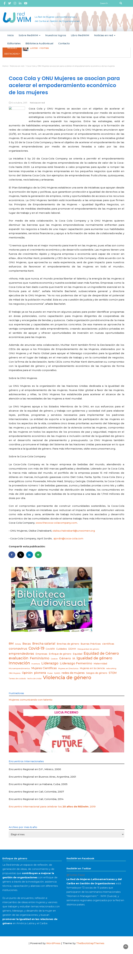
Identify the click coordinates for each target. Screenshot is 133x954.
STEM (113, 672)
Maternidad (100, 663)
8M (11, 643)
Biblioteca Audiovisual (39, 43)
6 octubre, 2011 (19, 103)
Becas (26, 643)
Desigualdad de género (88, 649)
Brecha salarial (43, 643)
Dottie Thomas (39, 48)
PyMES (57, 673)
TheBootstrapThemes (90, 943)
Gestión (54, 659)
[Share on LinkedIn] (29, 555)
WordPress (53, 943)
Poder (50, 673)
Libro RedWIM (80, 35)
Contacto (64, 43)
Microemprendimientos (19, 668)
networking (111, 668)
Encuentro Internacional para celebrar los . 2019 (52, 806)
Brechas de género (68, 643)
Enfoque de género (60, 654)
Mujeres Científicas (44, 668)
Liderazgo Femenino (76, 663)
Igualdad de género (94, 658)
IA (73, 658)
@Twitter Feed (75, 874)
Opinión (27, 672)
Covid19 (50, 649)
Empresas (41, 654)
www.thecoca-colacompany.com (56, 522)
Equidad (77, 654)
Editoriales (14, 43)
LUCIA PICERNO (66, 712)
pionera (40, 673)
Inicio (10, 35)
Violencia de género (67, 677)
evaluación (18, 658)
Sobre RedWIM (29, 35)
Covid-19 (36, 648)
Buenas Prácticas (91, 643)
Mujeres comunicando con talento (30, 699)
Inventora (35, 664)
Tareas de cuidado (17, 679)
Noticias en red (104, 35)
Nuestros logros (55, 35)
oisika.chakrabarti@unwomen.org (74, 530)
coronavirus (18, 648)
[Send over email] (38, 555)
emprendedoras (21, 653)
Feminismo (39, 658)
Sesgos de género (96, 673)
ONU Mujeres (14, 673)
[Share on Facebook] (12, 555)
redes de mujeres (73, 672)
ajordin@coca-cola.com (68, 538)
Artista (18, 644)
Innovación (19, 663)
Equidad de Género (101, 653)
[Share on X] (21, 555)
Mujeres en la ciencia (92, 668)
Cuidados (61, 649)
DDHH (72, 649)
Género (65, 658)
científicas (108, 643)
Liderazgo (49, 663)
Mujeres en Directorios (68, 668)
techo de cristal (34, 679)
